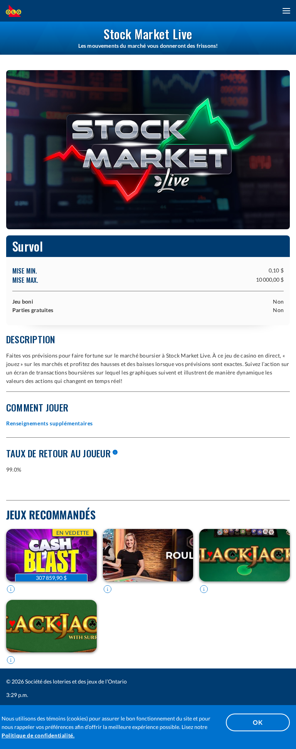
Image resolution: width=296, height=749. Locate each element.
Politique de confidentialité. (38, 735)
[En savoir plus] (114, 452)
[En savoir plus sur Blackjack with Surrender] (10, 660)
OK (258, 722)
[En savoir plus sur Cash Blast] (10, 589)
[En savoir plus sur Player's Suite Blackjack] (204, 589)
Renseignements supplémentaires (49, 423)
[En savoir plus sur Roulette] (107, 589)
